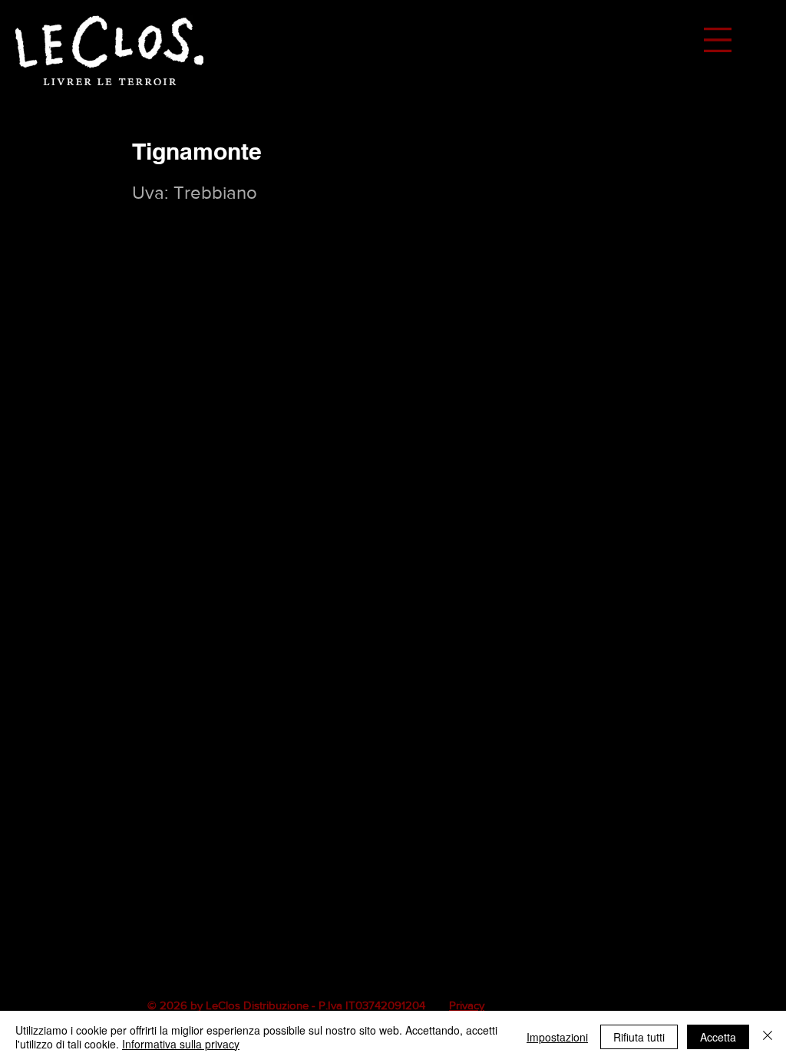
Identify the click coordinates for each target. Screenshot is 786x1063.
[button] (718, 40)
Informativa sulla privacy (180, 1043)
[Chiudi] (767, 1037)
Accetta (718, 1037)
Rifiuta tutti (639, 1037)
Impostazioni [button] (557, 1037)
